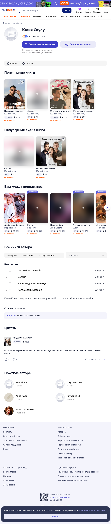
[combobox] (40, 10)
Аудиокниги (89, 16)
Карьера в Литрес (11, 436)
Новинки (37, 16)
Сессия (30, 111)
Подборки (75, 16)
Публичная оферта (67, 467)
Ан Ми (76, 228)
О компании (8, 427)
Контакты (7, 432)
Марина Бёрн (10, 228)
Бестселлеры (9, 472)
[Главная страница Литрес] (8, 10)
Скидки (63, 16)
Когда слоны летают (83, 111)
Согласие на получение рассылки (73, 476)
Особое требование (14, 225)
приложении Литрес (60, 497)
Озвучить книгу (65, 453)
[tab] (12, 63)
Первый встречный (13, 111)
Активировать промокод (15, 467)
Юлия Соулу (10, 114)
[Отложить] (22, 82)
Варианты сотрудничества (70, 440)
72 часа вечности (81, 225)
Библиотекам (64, 436)
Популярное (50, 16)
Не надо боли (56, 225)
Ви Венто (31, 228)
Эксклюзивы (9, 485)
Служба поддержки (12, 445)
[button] (104, 359)
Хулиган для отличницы (60, 111)
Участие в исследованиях (15, 440)
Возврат (7, 449)
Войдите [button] (11, 315)
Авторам (62, 432)
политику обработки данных (91, 510)
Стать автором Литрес (68, 449)
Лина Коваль (56, 228)
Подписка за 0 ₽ (9, 16)
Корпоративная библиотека (71, 458)
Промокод (25, 16)
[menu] (86, 255)
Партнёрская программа (69, 445)
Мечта (30, 225)
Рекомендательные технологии (72, 480)
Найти (67, 10)
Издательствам (65, 427)
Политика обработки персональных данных (78, 472)
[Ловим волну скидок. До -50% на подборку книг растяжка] (55, 3)
